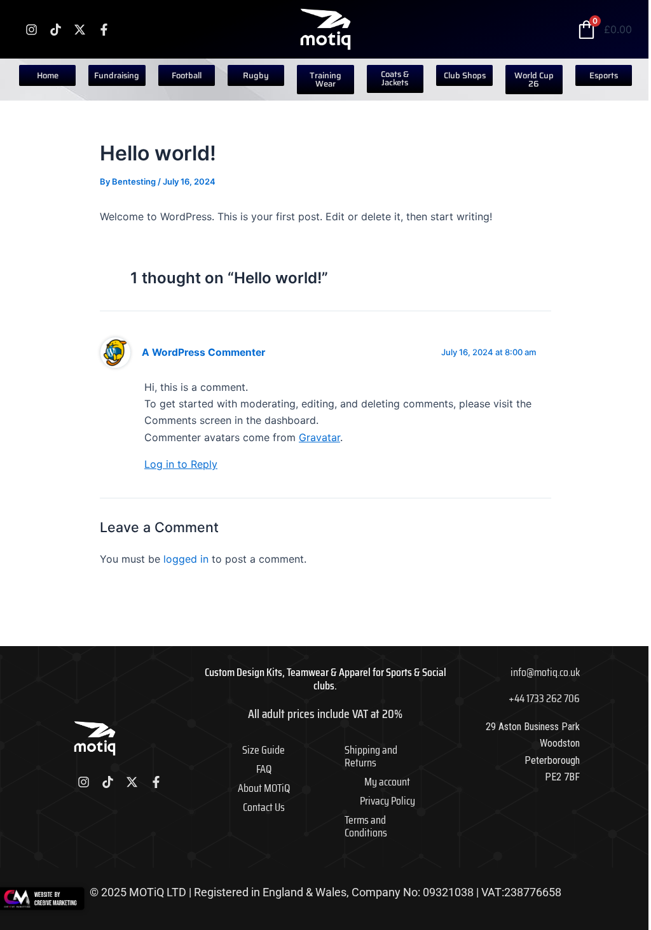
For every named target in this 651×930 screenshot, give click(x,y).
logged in (186, 559)
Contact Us (264, 807)
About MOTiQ (264, 788)
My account (387, 782)
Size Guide (263, 750)
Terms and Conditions (366, 826)
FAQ (263, 769)
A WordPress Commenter (203, 352)
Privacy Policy (387, 801)
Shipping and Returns (371, 756)
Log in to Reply (180, 464)
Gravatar (319, 437)
